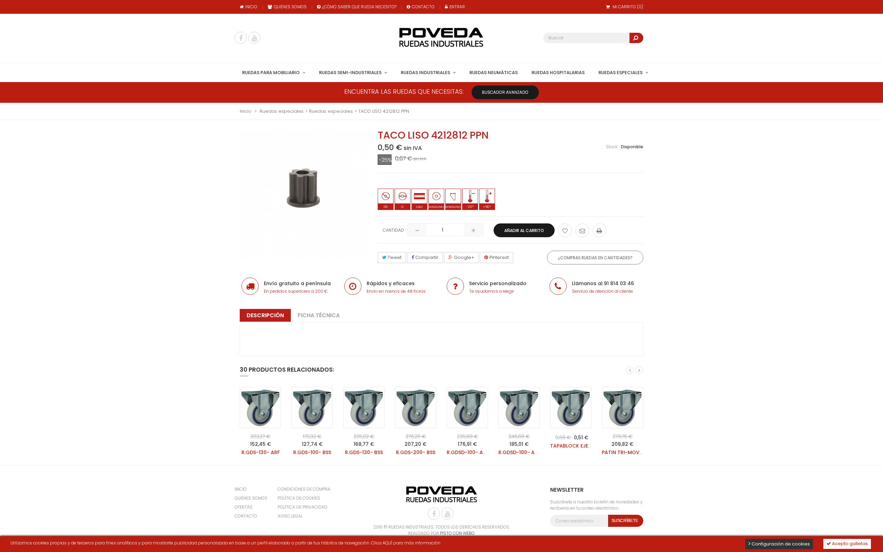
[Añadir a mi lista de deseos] (565, 230)
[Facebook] (241, 38)
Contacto (423, 7)
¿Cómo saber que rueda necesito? (359, 7)
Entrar (457, 7)
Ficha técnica (319, 315)
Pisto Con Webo (457, 533)
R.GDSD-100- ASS (467, 452)
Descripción (265, 315)
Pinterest (498, 257)
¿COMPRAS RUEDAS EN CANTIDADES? (595, 258)
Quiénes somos (290, 7)
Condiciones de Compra (304, 489)
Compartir (426, 257)
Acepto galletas (849, 543)
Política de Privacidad (302, 507)
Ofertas (243, 507)
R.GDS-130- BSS (364, 452)
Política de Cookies (299, 498)
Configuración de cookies (780, 544)
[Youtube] (254, 38)
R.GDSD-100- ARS (519, 452)
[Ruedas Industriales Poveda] (441, 37)
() (628, 7)
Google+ (463, 257)
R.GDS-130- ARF (260, 452)
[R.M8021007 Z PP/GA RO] (260, 407)
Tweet (393, 257)
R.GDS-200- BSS (415, 452)
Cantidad (393, 230)
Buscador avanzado (505, 92)
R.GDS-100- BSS (312, 452)
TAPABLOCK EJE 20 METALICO (586, 445)
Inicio (251, 7)
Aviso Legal (290, 516)
